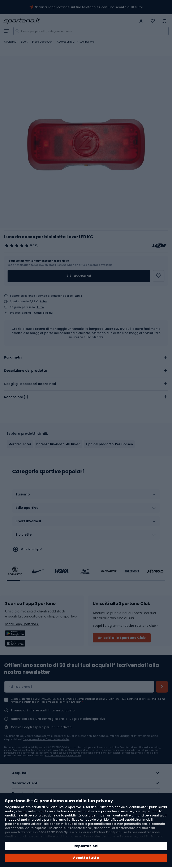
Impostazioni (86, 846)
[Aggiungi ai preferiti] (158, 276)
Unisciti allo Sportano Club (122, 637)
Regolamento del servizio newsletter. (60, 701)
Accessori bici (66, 41)
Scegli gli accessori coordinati (30, 383)
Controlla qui (44, 313)
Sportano (10, 41)
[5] (16, 245)
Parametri (13, 357)
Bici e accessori (42, 41)
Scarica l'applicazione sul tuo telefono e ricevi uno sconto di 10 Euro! (89, 7)
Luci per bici (87, 41)
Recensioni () (16, 397)
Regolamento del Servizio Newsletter (46, 739)
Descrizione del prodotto (25, 370)
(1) (36, 245)
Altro (78, 296)
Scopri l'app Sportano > (22, 624)
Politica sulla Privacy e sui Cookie (63, 755)
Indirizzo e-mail (20, 687)
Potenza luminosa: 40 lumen (58, 444)
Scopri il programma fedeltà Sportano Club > (125, 626)
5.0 (32, 245)
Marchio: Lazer (19, 444)
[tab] (86, 357)
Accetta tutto (86, 857)
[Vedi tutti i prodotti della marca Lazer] (159, 245)
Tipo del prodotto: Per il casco (109, 444)
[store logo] (70, 21)
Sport (24, 41)
